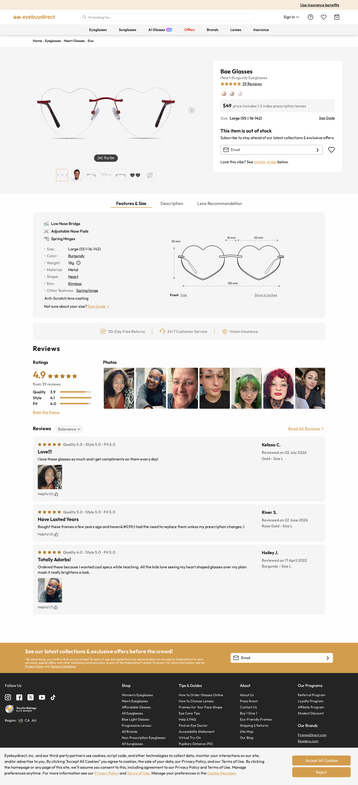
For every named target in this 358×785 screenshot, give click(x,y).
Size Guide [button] (97, 306)
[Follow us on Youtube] (42, 697)
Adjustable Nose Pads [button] (69, 231)
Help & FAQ (187, 719)
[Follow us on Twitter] (31, 697)
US (21, 720)
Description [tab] (171, 203)
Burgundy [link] (76, 255)
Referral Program (311, 695)
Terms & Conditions (63, 666)
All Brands (129, 731)
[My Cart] (336, 17)
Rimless (75, 283)
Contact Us (248, 707)
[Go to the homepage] (34, 17)
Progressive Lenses (136, 725)
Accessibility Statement (196, 731)
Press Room (249, 701)
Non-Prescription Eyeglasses (143, 737)
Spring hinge (87, 290)
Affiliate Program (311, 707)
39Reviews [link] (252, 83)
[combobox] (167, 17)
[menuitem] (98, 29)
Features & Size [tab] (131, 203)
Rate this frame (46, 412)
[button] (191, 110)
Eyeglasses (257, 77)
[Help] (310, 17)
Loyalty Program (310, 701)
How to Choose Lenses (196, 701)
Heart (225, 77)
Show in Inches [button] (265, 295)
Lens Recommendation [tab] (219, 203)
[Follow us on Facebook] (19, 697)
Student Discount (311, 713)
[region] (150, 175)
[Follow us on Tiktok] (53, 697)
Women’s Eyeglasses (137, 695)
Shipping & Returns (254, 725)
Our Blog (246, 737)
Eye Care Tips (189, 713)
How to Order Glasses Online (201, 695)
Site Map (246, 731)
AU (34, 720)
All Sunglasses (132, 744)
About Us (247, 695)
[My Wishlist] (323, 17)
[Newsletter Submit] (328, 658)
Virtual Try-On (190, 737)
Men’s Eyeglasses (135, 701)
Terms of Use (138, 773)
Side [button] (183, 295)
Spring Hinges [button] (63, 238)
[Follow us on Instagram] (8, 697)
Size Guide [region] (327, 118)
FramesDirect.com (312, 735)
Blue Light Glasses (135, 719)
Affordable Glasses (136, 707)
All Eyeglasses (132, 713)
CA (27, 720)
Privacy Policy (34, 666)
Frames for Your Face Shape (200, 707)
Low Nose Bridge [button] (65, 223)
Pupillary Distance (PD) (196, 744)
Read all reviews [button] (304, 428)
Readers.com (308, 741)
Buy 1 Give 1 (248, 713)
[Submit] (84, 17)
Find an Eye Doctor (193, 725)
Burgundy (239, 77)
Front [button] (174, 295)
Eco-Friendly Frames (256, 719)
